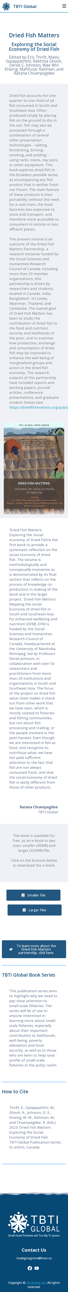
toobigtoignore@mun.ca (34, 1258)
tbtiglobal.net (36, 1283)
